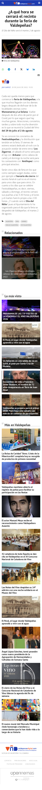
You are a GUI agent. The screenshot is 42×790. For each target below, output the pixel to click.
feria (17, 221)
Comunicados (30, 764)
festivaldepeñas (26, 225)
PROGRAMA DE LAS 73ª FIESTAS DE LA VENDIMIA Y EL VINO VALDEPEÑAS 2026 (21, 316)
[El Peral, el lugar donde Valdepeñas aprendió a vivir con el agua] (21, 334)
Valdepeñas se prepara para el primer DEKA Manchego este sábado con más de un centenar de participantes (21, 411)
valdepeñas (9, 221)
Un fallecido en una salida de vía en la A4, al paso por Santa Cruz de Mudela (20, 363)
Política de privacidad (14, 764)
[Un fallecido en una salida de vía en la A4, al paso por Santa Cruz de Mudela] (21, 357)
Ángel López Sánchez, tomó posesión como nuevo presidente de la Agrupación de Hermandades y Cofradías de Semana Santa (20, 655)
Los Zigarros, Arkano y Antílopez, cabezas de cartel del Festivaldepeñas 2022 (20, 274)
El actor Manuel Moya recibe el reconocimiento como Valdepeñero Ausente (19, 523)
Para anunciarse (20, 761)
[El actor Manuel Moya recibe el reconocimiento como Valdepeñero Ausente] (21, 506)
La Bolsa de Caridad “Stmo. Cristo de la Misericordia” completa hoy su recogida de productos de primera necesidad (21, 456)
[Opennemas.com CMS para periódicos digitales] (22, 776)
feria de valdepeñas (12, 225)
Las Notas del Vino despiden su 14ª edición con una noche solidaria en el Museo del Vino (20, 590)
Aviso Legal (33, 761)
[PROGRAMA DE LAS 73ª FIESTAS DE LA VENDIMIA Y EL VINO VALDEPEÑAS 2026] (21, 310)
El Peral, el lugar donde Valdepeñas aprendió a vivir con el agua (20, 341)
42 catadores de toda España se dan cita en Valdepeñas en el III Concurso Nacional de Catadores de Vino (19, 556)
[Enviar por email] (38, 75)
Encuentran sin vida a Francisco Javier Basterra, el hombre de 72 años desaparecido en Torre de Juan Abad (20, 385)
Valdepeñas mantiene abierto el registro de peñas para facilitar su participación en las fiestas (18, 489)
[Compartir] (3, 69)
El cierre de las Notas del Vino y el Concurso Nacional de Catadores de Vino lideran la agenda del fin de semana (19, 692)
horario (24, 221)
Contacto (7, 761)
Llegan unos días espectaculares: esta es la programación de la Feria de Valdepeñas (20, 252)
